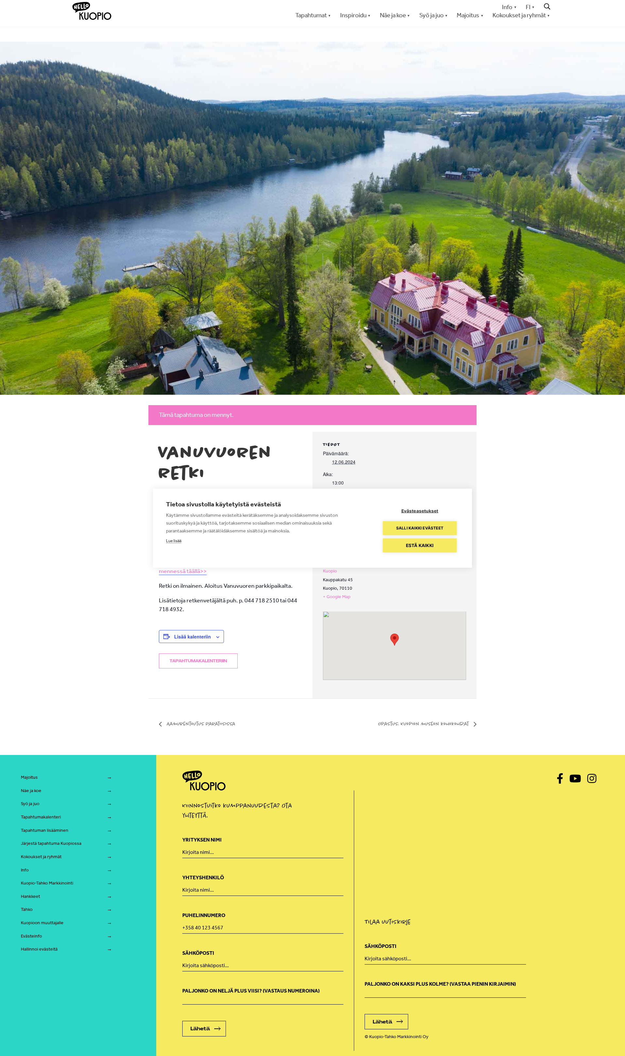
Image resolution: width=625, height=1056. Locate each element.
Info (507, 7)
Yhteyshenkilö (203, 877)
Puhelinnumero (203, 915)
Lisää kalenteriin (192, 636)
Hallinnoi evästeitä (39, 949)
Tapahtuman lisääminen (44, 830)
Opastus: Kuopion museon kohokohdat (424, 723)
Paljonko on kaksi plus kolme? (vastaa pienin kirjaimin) (440, 984)
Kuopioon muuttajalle (42, 923)
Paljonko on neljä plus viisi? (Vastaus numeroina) (251, 991)
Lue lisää (173, 540)
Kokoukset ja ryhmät (41, 856)
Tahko (27, 909)
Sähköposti (198, 953)
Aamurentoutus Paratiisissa (200, 723)
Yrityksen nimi (202, 840)
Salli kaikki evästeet (419, 528)
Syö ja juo (30, 803)
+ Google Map (337, 596)
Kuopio (330, 571)
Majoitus (29, 777)
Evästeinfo (31, 936)
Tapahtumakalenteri (41, 817)
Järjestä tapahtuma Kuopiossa (51, 843)
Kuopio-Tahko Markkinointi (47, 883)
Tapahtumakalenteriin (198, 661)
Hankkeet (30, 896)
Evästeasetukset (419, 510)
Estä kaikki (420, 545)
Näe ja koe (31, 790)
